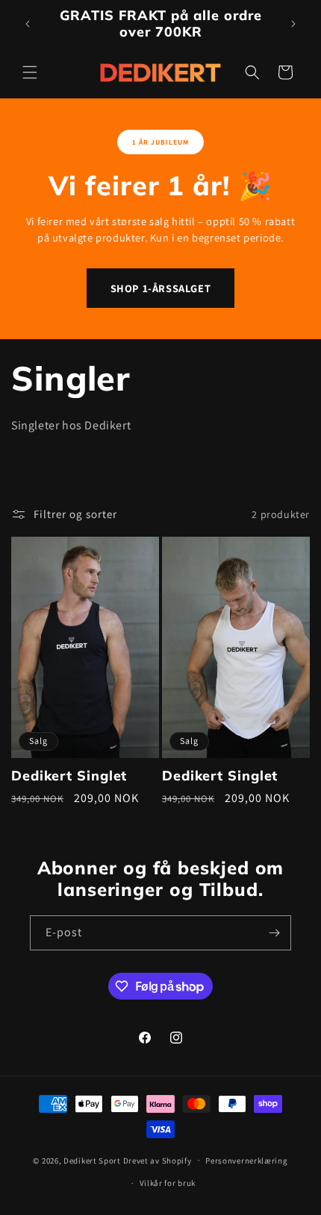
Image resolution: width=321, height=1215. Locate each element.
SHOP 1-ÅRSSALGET (160, 288)
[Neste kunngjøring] (293, 23)
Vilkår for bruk (168, 1183)
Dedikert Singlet (69, 776)
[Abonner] (274, 932)
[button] (29, 72)
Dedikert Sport (92, 1160)
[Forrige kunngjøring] (27, 23)
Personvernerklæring (246, 1160)
